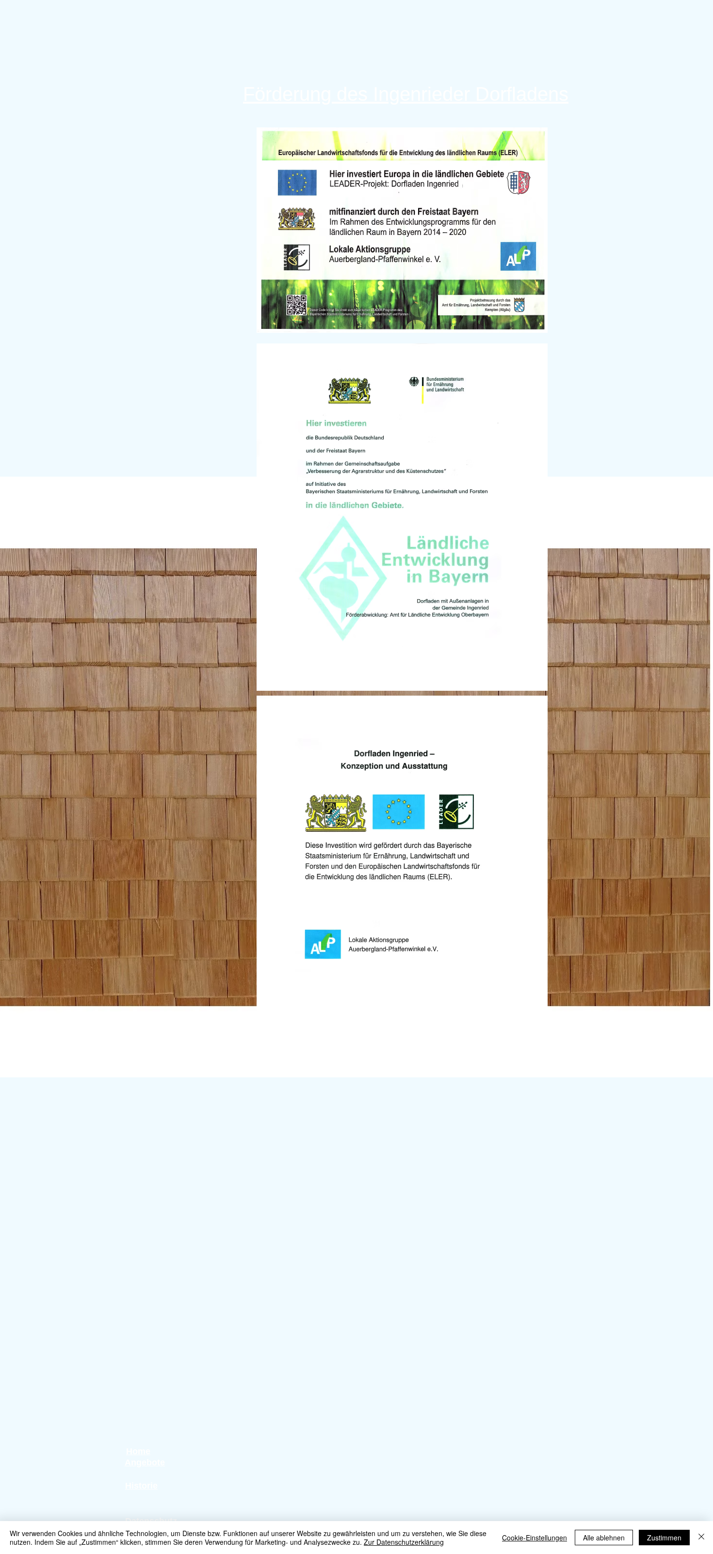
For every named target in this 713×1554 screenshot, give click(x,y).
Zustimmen (664, 1537)
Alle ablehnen (604, 1537)
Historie (141, 1486)
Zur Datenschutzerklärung (404, 1542)
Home (138, 1451)
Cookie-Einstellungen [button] (534, 1537)
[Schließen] (701, 1537)
